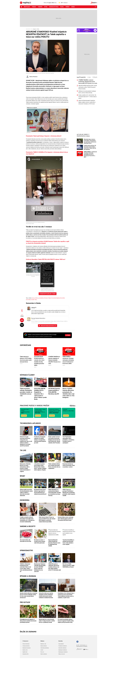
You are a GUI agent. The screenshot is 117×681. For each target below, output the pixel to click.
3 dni (89, 77)
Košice (73, 6)
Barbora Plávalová (33, 76)
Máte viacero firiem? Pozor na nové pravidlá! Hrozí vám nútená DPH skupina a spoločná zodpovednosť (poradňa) (47, 542)
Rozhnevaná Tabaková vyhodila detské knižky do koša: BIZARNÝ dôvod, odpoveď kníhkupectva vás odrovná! (39, 590)
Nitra (45, 6)
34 (22, 311)
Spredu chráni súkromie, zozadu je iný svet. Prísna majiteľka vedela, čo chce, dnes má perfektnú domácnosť (28, 618)
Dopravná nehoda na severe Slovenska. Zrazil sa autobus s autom (69, 488)
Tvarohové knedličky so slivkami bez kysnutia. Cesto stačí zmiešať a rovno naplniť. (68, 565)
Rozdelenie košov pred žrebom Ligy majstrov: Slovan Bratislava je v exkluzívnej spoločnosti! (40, 515)
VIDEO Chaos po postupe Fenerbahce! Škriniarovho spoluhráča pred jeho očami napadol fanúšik (69, 515)
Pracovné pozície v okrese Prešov (34, 428)
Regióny (34, 29)
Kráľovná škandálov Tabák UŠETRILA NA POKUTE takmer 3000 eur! (45, 259)
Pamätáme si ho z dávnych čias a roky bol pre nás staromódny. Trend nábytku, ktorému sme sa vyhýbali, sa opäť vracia (66, 618)
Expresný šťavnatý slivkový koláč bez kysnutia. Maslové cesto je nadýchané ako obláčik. (54, 565)
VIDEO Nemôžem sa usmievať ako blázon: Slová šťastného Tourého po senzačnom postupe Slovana (54, 515)
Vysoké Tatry (34, 299)
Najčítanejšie (81, 77)
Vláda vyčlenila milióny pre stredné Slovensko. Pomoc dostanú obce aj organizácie (54, 489)
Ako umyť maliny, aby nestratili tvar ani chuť (25, 563)
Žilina (62, 6)
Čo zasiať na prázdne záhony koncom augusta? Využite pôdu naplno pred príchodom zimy (66, 643)
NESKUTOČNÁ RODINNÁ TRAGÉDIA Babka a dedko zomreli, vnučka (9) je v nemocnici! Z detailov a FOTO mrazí (87, 102)
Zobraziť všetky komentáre (48, 325)
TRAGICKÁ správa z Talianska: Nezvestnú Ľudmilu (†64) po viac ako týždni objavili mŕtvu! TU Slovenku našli (54, 590)
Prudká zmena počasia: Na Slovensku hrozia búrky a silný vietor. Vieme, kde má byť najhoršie (90, 147)
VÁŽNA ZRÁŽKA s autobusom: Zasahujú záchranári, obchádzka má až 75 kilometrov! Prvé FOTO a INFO (90, 154)
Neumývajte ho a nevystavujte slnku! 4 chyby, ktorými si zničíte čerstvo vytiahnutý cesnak (47, 643)
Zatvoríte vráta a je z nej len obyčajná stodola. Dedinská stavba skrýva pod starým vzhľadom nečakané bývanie (46, 618)
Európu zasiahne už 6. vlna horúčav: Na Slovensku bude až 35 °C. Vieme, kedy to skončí (87, 96)
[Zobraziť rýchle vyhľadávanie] (95, 6)
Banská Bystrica (53, 6)
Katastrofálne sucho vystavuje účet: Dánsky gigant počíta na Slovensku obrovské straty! (65, 541)
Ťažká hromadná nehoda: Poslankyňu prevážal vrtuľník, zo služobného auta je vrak (26, 415)
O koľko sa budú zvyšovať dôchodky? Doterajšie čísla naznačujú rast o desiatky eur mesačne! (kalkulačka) (27, 542)
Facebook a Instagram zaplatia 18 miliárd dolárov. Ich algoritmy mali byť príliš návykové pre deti (40, 462)
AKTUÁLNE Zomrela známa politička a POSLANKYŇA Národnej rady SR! (54, 414)
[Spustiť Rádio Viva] (86, 29)
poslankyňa (41, 298)
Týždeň (94, 77)
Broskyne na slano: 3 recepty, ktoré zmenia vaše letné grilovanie (39, 564)
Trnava (34, 6)
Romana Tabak (47, 298)
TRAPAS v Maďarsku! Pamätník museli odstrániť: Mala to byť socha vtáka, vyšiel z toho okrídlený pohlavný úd (26, 590)
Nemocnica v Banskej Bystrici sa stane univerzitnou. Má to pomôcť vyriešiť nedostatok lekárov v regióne (25, 490)
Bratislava (27, 6)
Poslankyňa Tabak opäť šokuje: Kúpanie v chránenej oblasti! (43, 136)
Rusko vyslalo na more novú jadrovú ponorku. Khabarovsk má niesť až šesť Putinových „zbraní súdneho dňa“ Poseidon (54, 462)
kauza (33, 298)
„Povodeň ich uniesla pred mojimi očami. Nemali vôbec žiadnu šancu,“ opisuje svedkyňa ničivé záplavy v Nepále (40, 489)
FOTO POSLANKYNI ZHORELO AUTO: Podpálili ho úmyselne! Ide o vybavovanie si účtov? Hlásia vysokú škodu (40, 417)
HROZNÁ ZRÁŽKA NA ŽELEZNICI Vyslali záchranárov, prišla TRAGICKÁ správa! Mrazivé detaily (87, 87)
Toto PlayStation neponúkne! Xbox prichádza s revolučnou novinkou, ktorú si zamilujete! (68, 462)
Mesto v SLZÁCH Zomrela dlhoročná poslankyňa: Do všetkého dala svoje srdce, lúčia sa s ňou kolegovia (68, 416)
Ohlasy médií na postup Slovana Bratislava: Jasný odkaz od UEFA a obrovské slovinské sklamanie (26, 515)
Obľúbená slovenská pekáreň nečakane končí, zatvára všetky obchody (87, 91)
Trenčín (40, 6)
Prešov (67, 6)
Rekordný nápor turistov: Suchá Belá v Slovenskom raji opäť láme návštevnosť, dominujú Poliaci (90, 141)
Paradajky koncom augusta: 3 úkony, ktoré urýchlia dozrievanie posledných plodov (28, 643)
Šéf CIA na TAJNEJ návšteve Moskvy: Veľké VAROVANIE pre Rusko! (68, 588)
